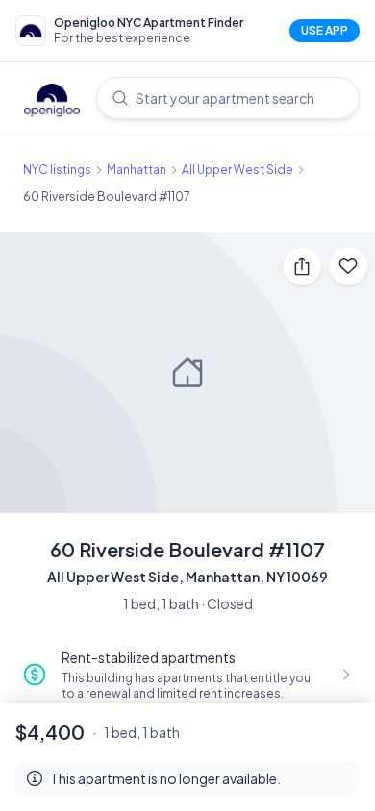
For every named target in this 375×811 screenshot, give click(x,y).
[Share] (302, 266)
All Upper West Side (237, 169)
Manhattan (136, 169)
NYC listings (57, 169)
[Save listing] (348, 266)
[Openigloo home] (52, 102)
